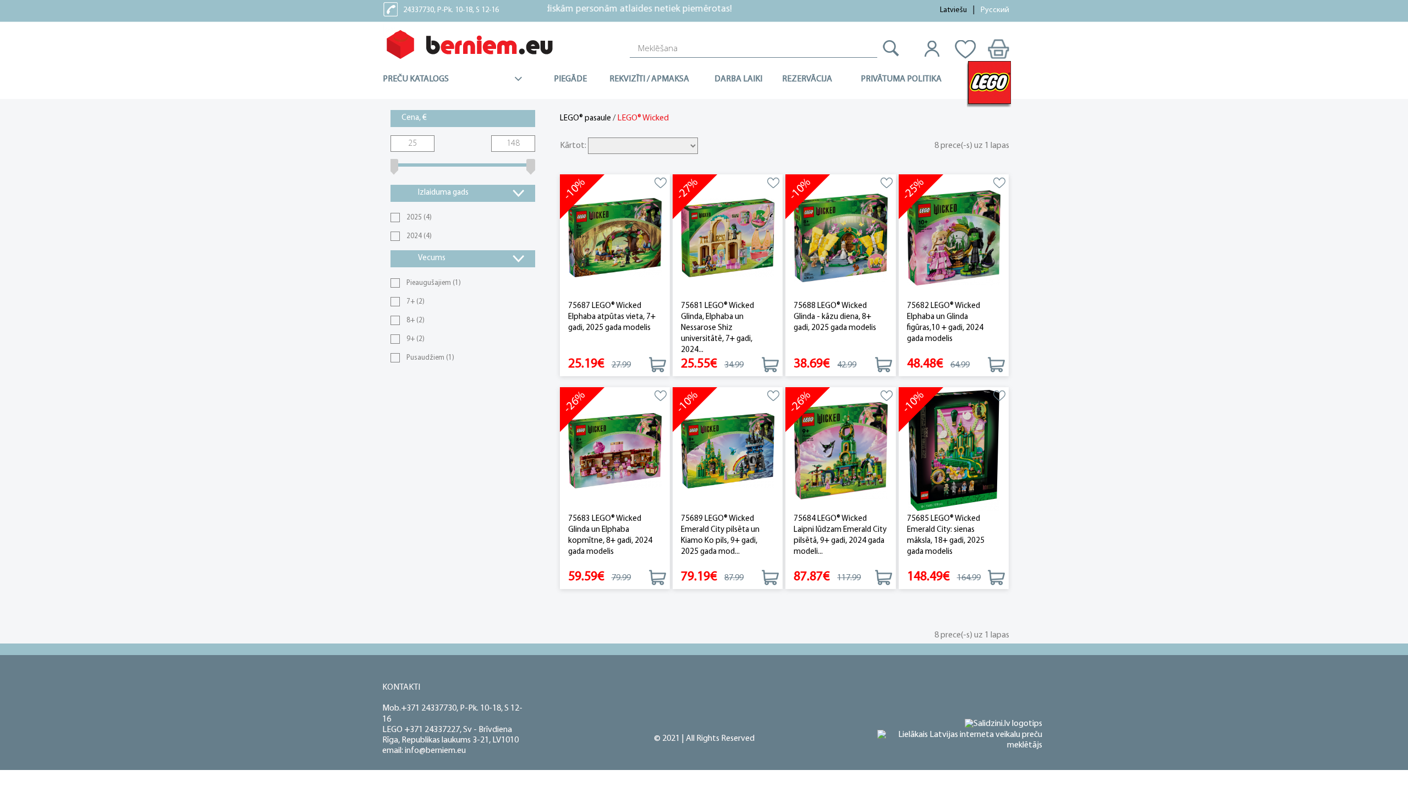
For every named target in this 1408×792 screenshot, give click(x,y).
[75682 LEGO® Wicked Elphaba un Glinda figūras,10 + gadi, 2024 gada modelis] (953, 238)
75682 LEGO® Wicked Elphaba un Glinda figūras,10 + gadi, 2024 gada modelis (945, 322)
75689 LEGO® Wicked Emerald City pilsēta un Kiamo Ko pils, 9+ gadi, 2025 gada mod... (720, 535)
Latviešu (953, 10)
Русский (995, 10)
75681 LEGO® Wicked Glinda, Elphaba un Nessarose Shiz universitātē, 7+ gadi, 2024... (717, 328)
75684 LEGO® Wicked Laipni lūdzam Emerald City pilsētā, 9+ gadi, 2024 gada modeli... (840, 535)
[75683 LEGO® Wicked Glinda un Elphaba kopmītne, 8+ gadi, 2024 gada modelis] (615, 451)
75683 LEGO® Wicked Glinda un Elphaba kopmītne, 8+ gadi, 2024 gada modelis (610, 535)
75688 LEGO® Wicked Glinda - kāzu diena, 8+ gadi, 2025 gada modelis (835, 317)
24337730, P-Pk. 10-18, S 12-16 (451, 10)
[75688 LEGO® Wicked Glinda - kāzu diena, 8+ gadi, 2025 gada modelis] (840, 238)
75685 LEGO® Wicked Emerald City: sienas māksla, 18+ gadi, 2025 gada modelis (946, 535)
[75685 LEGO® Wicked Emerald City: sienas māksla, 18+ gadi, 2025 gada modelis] (953, 451)
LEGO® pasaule (585, 118)
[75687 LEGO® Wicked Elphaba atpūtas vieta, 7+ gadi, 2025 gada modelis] (615, 238)
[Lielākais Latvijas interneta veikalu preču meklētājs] (959, 740)
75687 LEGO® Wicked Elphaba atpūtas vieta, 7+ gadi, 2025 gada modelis (612, 317)
